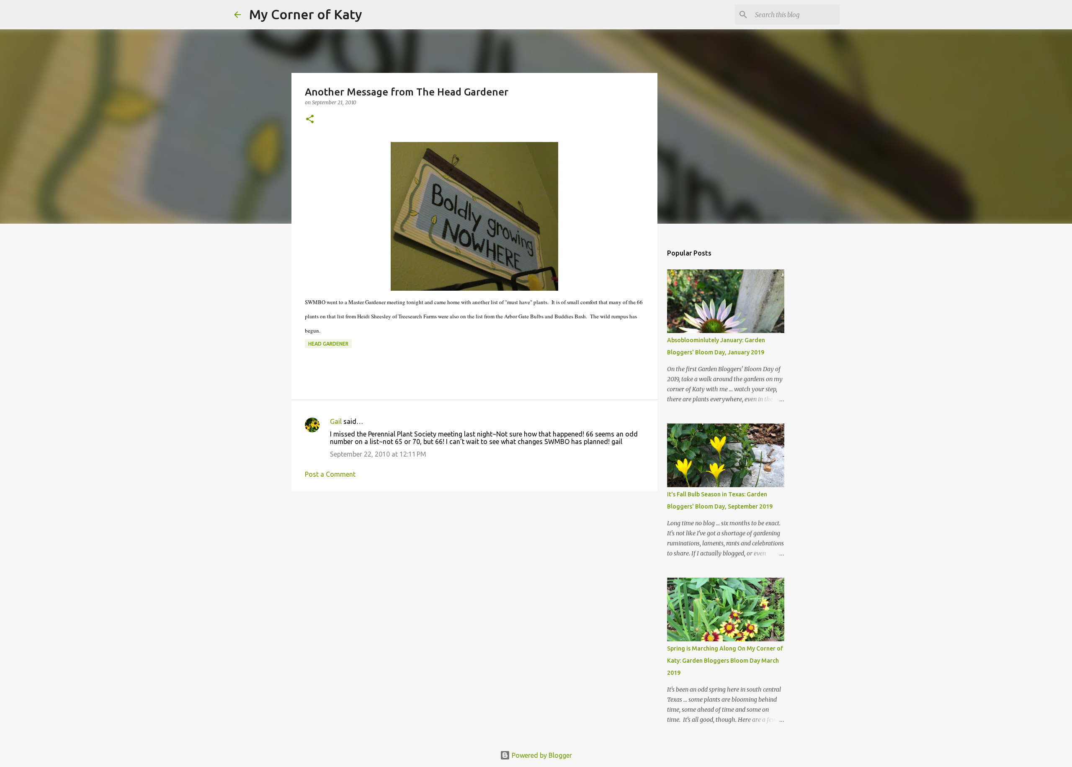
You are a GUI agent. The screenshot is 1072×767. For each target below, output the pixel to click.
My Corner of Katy (305, 14)
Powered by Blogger (541, 755)
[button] (310, 119)
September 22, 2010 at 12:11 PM (378, 454)
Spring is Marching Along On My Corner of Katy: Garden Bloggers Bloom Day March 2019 (725, 660)
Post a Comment (330, 474)
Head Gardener (328, 343)
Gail (336, 421)
